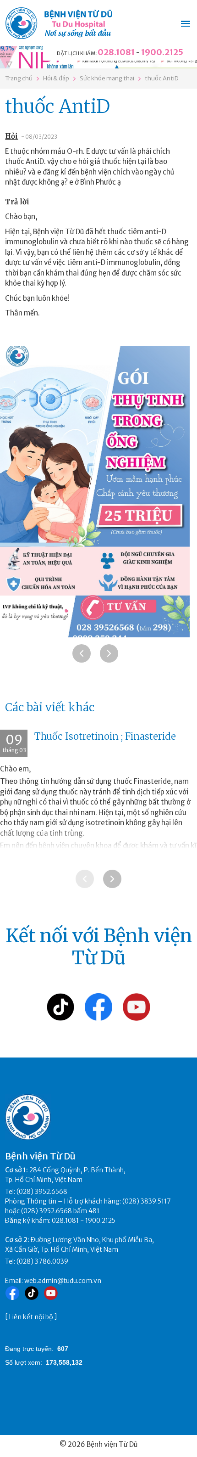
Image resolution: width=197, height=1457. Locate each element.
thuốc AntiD (162, 78)
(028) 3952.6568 (41, 1191)
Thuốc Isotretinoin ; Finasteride (105, 736)
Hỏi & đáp (56, 78)
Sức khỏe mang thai (107, 78)
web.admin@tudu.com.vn (62, 1281)
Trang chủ (19, 78)
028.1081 (116, 52)
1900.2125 (162, 52)
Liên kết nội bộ (31, 1317)
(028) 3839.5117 (146, 1201)
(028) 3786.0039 (42, 1261)
